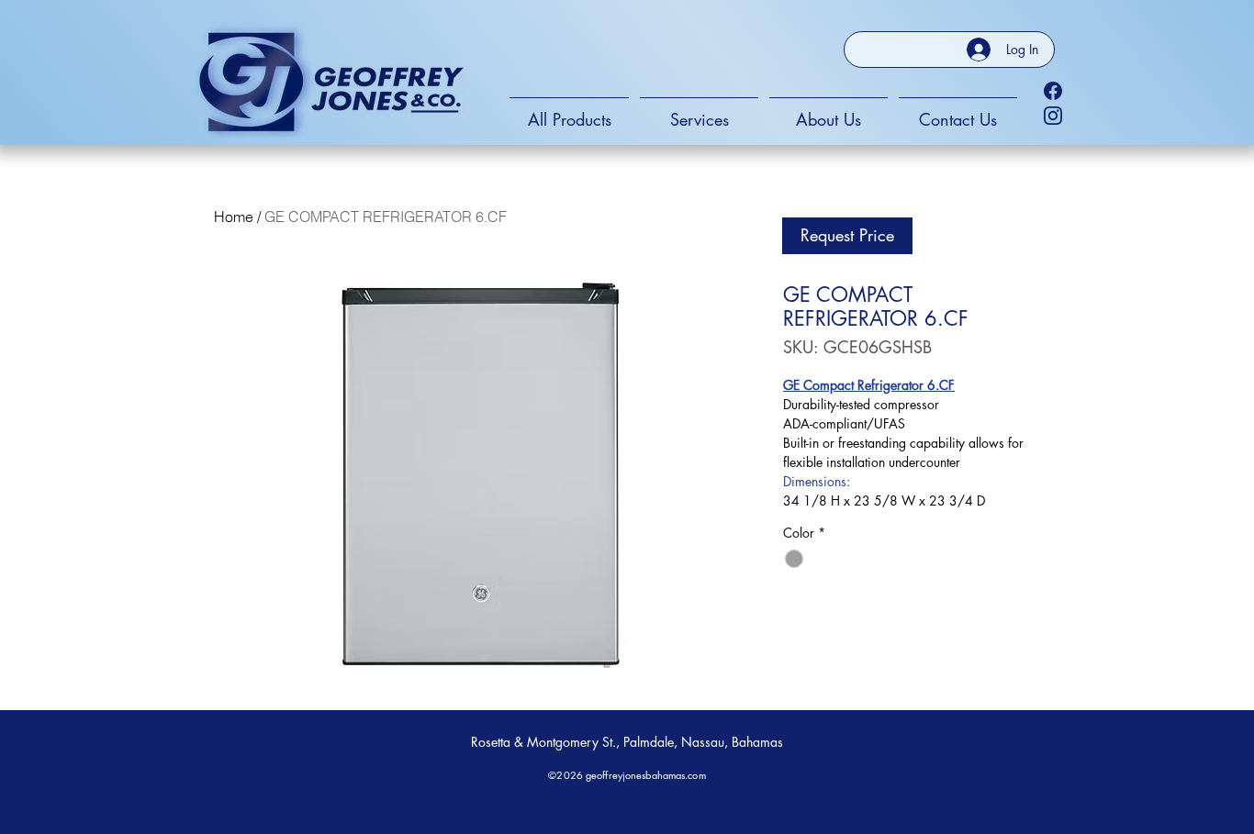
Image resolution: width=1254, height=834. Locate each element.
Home (233, 216)
